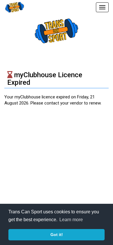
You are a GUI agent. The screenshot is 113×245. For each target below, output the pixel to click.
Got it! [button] (56, 234)
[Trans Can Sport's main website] (56, 30)
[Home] (13, 7)
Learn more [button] (71, 219)
